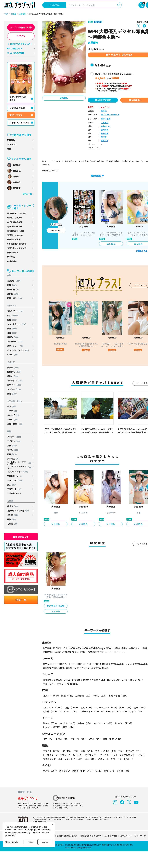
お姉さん (14, 371)
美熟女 (13, 376)
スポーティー (15, 345)
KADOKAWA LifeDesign (93, 648)
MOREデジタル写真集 (113, 663)
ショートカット (17, 324)
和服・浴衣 (15, 298)
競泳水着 (14, 289)
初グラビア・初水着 (18, 510)
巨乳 (13, 315)
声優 (12, 454)
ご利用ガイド (16, 48)
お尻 (12, 319)
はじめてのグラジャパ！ (21, 44)
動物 (12, 519)
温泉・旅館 (15, 424)
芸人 (12, 484)
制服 (12, 285)
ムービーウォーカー (115, 652)
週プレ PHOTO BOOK (16, 213)
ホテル (13, 419)
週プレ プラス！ (17, 115)
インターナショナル (18, 350)
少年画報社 (48, 652)
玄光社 (109, 648)
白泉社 (83, 652)
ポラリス (11, 256)
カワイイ (15, 385)
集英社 (104, 111)
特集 (9, 148)
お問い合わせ (125, 836)
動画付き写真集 (13, 239)
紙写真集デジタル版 (15, 230)
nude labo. (12, 261)
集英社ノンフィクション (78, 667)
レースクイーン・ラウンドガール (20, 463)
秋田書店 (47, 648)
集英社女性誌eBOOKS (54, 667)
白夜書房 (92, 652)
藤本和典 (104, 140)
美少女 (13, 367)
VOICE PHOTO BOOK (16, 243)
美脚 (12, 328)
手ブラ (13, 506)
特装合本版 (105, 119)
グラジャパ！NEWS (19, 122)
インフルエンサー (18, 471)
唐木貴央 (104, 130)
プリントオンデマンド (16, 248)
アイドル (14, 441)
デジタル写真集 (17, 107)
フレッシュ (15, 341)
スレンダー (15, 311)
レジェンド (15, 480)
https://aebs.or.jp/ (40, 821)
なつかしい (15, 380)
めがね (13, 293)
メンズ (13, 515)
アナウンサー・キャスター (20, 467)
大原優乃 (22, 14)
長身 (12, 332)
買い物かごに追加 (103, 100)
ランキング (12, 144)
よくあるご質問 (17, 53)
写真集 (13, 14)
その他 (13, 523)
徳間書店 (66, 652)
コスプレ (14, 280)
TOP (6, 14)
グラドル (15, 436)
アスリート (14, 489)
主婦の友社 (134, 648)
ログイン (20, 36)
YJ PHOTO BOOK (14, 217)
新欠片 (75, 652)
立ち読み (64, 98)
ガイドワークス (60, 648)
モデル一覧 (27, 193)
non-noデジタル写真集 (136, 663)
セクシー (15, 389)
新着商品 (11, 140)
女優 (12, 445)
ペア (12, 406)
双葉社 (100, 652)
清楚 (12, 393)
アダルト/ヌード (14, 493)
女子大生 (14, 458)
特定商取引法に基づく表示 (66, 836)
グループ (13, 415)
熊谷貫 (104, 137)
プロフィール (56, 230)
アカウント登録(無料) (21, 27)
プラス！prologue (15, 235)
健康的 (13, 337)
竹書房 (58, 652)
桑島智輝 (104, 133)
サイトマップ (140, 836)
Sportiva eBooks (14, 226)
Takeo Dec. (106, 126)
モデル (13, 449)
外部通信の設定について (90, 836)
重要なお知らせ (21, 536)
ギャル (13, 354)
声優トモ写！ (12, 252)
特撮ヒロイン (15, 476)
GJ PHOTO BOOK (14, 222)
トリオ (13, 410)
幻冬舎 (117, 648)
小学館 (144, 648)
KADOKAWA (75, 648)
